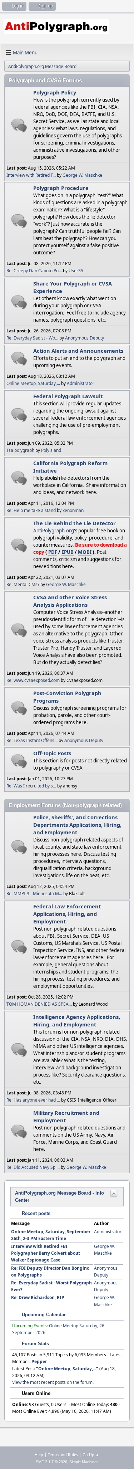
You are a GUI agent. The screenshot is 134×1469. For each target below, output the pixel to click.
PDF (52, 552)
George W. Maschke (82, 175)
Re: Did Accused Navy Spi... (33, 1167)
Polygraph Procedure (61, 187)
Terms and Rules (63, 1454)
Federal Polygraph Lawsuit (68, 396)
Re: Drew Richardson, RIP (37, 1297)
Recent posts (35, 1213)
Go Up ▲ (91, 1454)
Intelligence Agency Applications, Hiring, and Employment (76, 1020)
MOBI (84, 552)
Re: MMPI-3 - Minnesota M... (34, 893)
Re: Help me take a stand (31, 510)
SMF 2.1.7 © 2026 (51, 1462)
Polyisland (51, 450)
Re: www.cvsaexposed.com (33, 680)
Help (39, 1454)
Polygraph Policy (54, 92)
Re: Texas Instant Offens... (32, 740)
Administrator (80, 383)
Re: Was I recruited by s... (31, 786)
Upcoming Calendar (43, 1314)
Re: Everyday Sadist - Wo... (32, 338)
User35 (76, 271)
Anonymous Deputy (84, 338)
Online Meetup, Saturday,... (33, 383)
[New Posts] (19, 125)
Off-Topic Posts (52, 753)
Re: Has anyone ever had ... (33, 1100)
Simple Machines (84, 1462)
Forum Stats (34, 1343)
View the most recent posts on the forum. (53, 1382)
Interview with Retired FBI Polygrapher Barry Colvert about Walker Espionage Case (45, 1253)
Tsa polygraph (20, 450)
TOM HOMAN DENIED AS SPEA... (39, 1004)
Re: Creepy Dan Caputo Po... (34, 271)
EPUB (67, 552)
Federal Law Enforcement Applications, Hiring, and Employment (67, 914)
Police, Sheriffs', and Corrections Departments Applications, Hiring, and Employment (77, 825)
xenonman (73, 510)
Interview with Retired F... (31, 175)
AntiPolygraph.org (53, 530)
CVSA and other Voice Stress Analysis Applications (70, 601)
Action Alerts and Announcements (78, 350)
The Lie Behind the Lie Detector (74, 523)
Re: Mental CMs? (22, 584)
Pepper (39, 1361)
